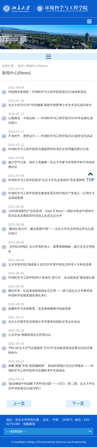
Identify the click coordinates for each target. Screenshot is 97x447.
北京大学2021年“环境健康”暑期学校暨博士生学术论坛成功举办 (50, 105)
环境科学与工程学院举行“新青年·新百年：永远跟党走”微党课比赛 (51, 277)
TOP (90, 180)
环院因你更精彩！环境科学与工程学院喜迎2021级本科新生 (47, 92)
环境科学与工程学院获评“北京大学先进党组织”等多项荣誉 (46, 180)
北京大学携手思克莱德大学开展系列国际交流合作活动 (44, 321)
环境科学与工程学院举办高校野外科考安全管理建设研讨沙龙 (48, 149)
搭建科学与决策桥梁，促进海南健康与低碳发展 (39, 308)
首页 (21, 66)
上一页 (19, 403)
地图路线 (28, 424)
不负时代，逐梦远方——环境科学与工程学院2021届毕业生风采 (50, 136)
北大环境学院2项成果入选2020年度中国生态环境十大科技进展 (50, 264)
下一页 (78, 403)
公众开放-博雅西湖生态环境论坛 (29, 335)
